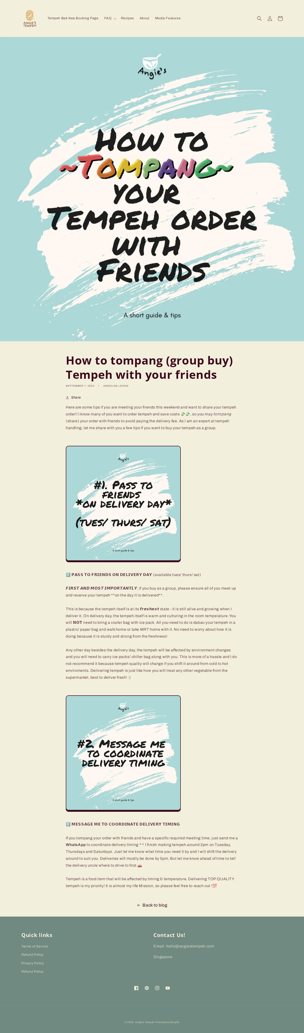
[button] (109, 18)
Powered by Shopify (167, 1022)
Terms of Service (34, 946)
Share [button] (76, 397)
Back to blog (154, 905)
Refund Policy (32, 954)
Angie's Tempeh (144, 1022)
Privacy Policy (32, 963)
